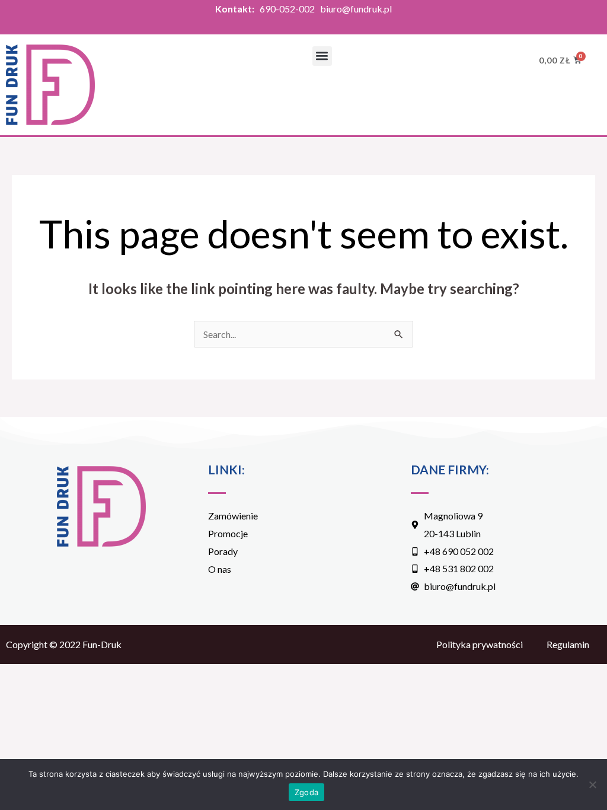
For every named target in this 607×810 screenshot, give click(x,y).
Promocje (228, 533)
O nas (219, 569)
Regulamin (568, 644)
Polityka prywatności (479, 644)
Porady (223, 551)
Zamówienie (233, 515)
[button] (322, 56)
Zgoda (306, 792)
